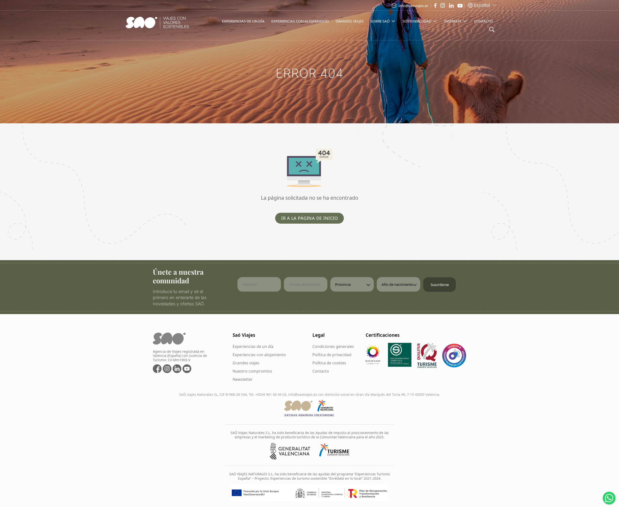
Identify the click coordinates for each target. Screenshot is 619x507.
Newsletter (243, 379)
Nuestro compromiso (252, 371)
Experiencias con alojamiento (259, 354)
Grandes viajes (246, 363)
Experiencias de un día (253, 346)
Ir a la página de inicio (309, 218)
